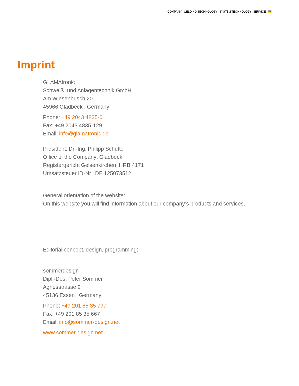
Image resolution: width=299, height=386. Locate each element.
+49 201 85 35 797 (84, 306)
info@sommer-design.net (89, 322)
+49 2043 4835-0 (82, 117)
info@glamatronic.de (84, 134)
